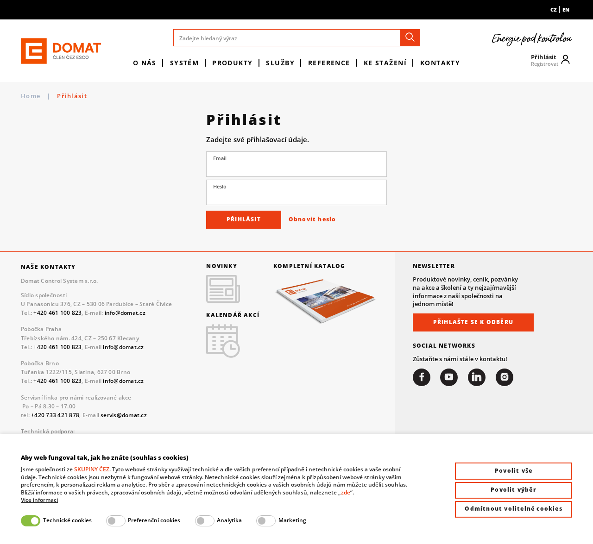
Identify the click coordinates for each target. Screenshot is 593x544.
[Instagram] (504, 377)
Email (220, 158)
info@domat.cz (125, 313)
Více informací (39, 500)
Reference (329, 62)
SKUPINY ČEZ (91, 469)
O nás (145, 62)
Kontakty (440, 62)
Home (30, 96)
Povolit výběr (513, 490)
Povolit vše (513, 471)
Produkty (232, 62)
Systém (184, 62)
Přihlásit (244, 219)
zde (345, 492)
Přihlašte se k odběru (473, 322)
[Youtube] (449, 377)
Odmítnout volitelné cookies (513, 509)
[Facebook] (421, 377)
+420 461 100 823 (57, 313)
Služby (280, 62)
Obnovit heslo (312, 219)
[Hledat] (410, 37)
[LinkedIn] (477, 377)
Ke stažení (385, 62)
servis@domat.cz (124, 415)
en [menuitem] (565, 9)
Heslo (220, 186)
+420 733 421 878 (55, 415)
